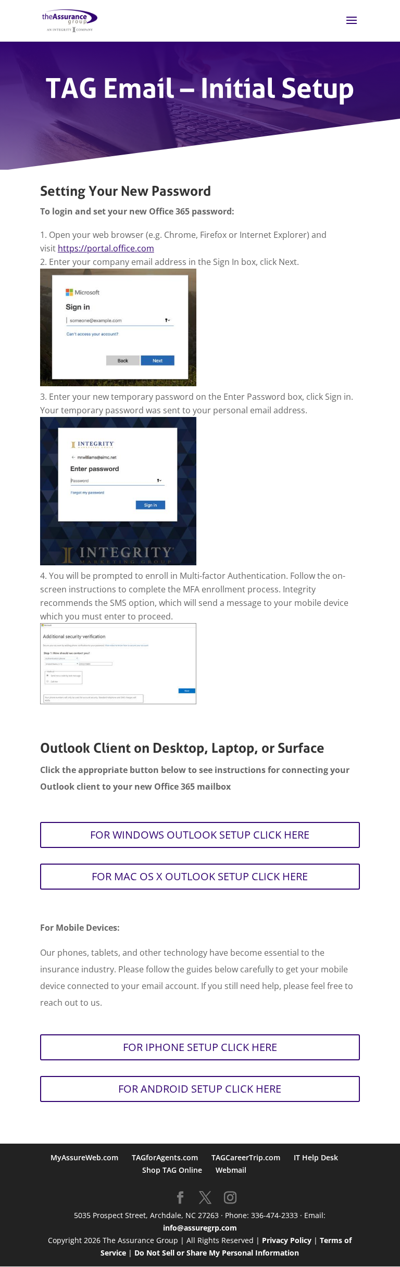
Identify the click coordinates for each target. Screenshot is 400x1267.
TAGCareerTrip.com (245, 1157)
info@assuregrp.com (200, 1228)
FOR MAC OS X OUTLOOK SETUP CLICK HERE (200, 876)
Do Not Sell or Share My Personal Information (216, 1253)
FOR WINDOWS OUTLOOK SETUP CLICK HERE (199, 835)
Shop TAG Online (172, 1170)
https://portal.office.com (106, 248)
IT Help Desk (316, 1157)
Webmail (231, 1170)
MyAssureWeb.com (84, 1157)
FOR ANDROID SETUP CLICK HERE (199, 1089)
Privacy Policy (286, 1240)
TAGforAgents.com (165, 1157)
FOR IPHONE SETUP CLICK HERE (200, 1047)
